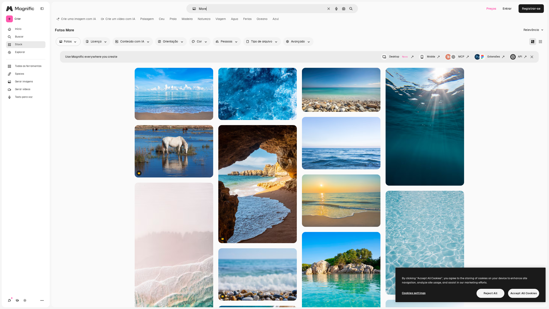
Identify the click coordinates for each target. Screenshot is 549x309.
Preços (491, 9)
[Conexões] (9, 300)
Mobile (431, 56)
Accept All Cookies (523, 293)
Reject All (490, 293)
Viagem (221, 19)
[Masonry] (532, 41)
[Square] (540, 41)
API (520, 56)
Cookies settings (413, 293)
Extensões (493, 56)
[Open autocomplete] (192, 8)
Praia (173, 19)
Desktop (398, 56)
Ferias (247, 19)
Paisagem (147, 19)
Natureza (204, 19)
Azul (276, 19)
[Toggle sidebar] (42, 8)
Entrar (507, 9)
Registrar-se (531, 9)
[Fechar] (532, 57)
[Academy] (17, 300)
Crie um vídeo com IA (120, 19)
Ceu (161, 19)
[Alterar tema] (24, 300)
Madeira (187, 19)
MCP (461, 56)
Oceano (262, 19)
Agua (234, 19)
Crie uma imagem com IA (78, 19)
